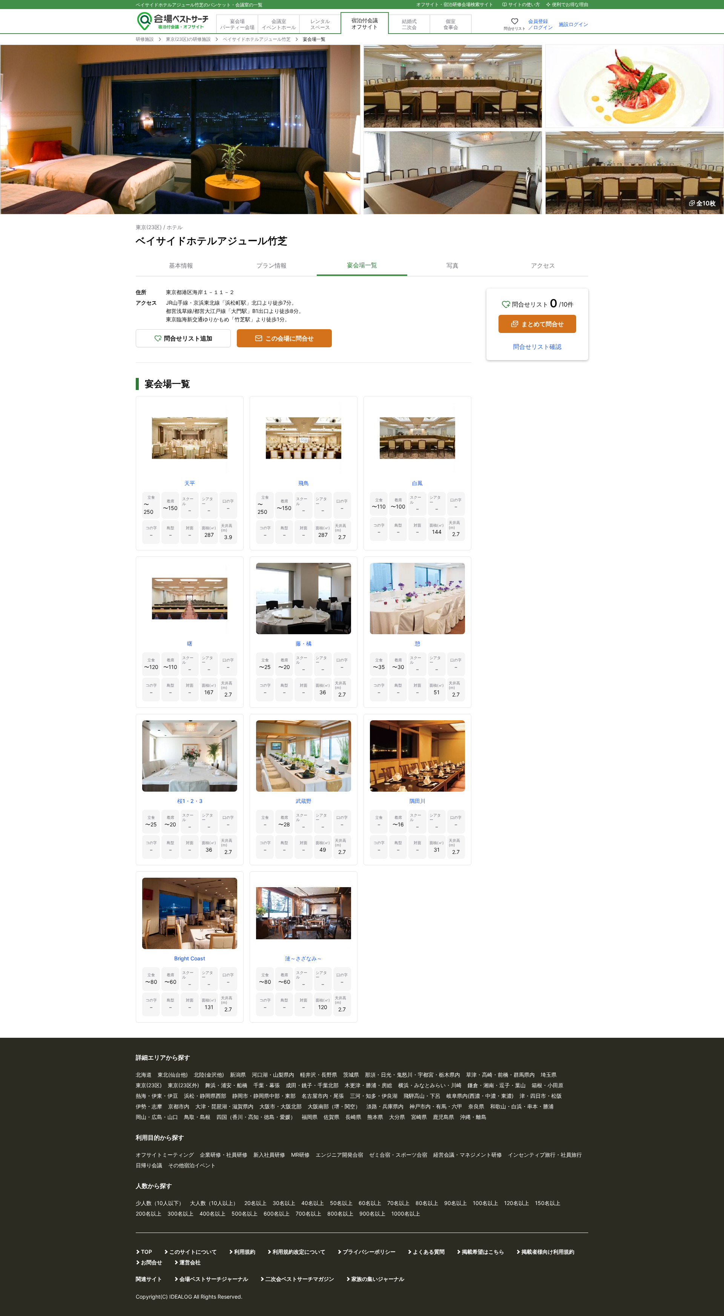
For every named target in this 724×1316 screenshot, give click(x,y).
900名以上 (372, 1213)
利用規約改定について (299, 1251)
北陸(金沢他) (209, 1074)
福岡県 (310, 1117)
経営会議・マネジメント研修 (467, 1154)
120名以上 (516, 1203)
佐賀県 (331, 1117)
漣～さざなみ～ (303, 958)
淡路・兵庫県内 (385, 1106)
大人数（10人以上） (214, 1203)
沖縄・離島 (473, 1117)
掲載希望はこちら (483, 1251)
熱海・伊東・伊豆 (157, 1096)
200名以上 (148, 1213)
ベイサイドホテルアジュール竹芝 (257, 39)
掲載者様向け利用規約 (548, 1251)
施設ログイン (573, 24)
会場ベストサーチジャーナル (213, 1279)
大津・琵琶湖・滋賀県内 (224, 1106)
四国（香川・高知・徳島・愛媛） (256, 1117)
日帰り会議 (149, 1165)
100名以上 (485, 1203)
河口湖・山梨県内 (273, 1074)
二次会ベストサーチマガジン (299, 1279)
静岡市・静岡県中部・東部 (264, 1096)
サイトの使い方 (524, 4)
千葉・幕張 (266, 1085)
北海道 (144, 1074)
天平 (189, 483)
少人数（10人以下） (160, 1203)
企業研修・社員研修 (223, 1154)
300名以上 (180, 1213)
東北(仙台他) (173, 1074)
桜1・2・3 (189, 801)
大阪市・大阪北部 (280, 1106)
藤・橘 (303, 643)
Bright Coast (189, 958)
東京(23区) (149, 1085)
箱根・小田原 (547, 1085)
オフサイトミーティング (165, 1154)
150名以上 (547, 1203)
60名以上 (370, 1203)
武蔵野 (303, 801)
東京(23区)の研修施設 (188, 39)
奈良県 (476, 1106)
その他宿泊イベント (192, 1165)
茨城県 (351, 1074)
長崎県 (353, 1117)
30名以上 (284, 1203)
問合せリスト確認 (537, 346)
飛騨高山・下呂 (421, 1096)
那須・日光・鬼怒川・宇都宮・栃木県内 (412, 1074)
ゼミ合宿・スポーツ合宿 (398, 1154)
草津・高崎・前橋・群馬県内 (500, 1074)
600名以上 (277, 1213)
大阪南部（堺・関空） (334, 1106)
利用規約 (244, 1251)
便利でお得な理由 (570, 4)
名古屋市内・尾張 (323, 1096)
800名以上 (340, 1213)
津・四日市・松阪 (541, 1096)
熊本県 (375, 1117)
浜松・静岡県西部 (205, 1096)
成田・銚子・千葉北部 (312, 1085)
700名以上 (308, 1213)
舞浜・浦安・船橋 (226, 1085)
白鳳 (417, 483)
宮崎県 (419, 1117)
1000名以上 (405, 1213)
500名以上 (245, 1213)
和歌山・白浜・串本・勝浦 (522, 1106)
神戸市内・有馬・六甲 (436, 1106)
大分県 (397, 1117)
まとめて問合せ (543, 324)
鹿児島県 (443, 1117)
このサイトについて (193, 1251)
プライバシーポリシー (369, 1251)
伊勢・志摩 (149, 1106)
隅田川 (417, 801)
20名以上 (255, 1203)
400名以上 (212, 1213)
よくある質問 (429, 1251)
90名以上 (455, 1203)
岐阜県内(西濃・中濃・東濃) (480, 1096)
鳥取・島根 (197, 1117)
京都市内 (178, 1106)
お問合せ (151, 1262)
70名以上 (398, 1203)
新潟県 (238, 1074)
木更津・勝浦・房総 (368, 1085)
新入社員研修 (269, 1154)
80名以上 (427, 1203)
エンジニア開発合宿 (339, 1154)
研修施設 (145, 39)
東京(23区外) (183, 1085)
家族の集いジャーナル (377, 1279)
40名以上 (312, 1203)
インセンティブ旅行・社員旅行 (545, 1154)
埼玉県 (549, 1074)
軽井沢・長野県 (318, 1074)
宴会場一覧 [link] (314, 39)
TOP (146, 1251)
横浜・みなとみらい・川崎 (430, 1085)
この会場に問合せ (289, 338)
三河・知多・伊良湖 (373, 1096)
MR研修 (300, 1154)
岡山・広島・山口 (157, 1117)
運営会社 (190, 1262)
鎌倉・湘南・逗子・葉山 (497, 1085)
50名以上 (341, 1203)
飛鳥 (303, 483)
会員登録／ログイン (540, 24)
